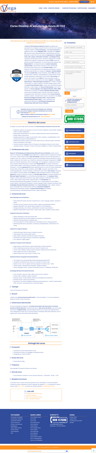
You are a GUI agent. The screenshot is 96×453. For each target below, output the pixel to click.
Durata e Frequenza (50, 41)
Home (40, 8)
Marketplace (14, 426)
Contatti (72, 422)
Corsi (45, 8)
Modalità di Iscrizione (32, 42)
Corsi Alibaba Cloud (35, 417)
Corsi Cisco (33, 420)
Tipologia (34, 41)
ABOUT (66, 1)
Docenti (59, 41)
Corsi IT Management (36, 438)
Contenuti (28, 41)
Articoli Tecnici (14, 429)
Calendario (91, 8)
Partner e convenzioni (16, 424)
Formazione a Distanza (17, 419)
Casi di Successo (15, 422)
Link (46, 384)
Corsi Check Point (35, 422)
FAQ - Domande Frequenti (33, 398)
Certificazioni (82, 8)
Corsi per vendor (53, 8)
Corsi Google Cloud (35, 427)
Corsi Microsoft (34, 431)
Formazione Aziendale (16, 417)
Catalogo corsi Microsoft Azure (34, 393)
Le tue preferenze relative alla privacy (53, 451)
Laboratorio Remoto (16, 420)
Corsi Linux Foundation (36, 440)
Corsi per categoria (31, 395)
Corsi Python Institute (36, 436)
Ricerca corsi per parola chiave (34, 397)
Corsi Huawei (33, 429)
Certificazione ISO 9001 (76, 420)
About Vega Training (16, 427)
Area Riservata (85, 1)
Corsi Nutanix (33, 435)
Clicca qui (32, 112)
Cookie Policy (73, 419)
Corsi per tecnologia (69, 8)
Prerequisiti (40, 41)
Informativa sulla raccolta (34, 451)
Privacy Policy (73, 417)
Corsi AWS (33, 419)
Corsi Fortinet (33, 426)
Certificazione (20, 41)
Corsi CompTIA (34, 424)
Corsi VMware (34, 433)
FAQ (52, 1)
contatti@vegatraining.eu (48, 386)
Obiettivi (13, 41)
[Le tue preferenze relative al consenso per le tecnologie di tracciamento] (93, 450)
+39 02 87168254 (45, 116)
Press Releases (15, 431)
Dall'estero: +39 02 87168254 (58, 426)
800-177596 (51, 114)
